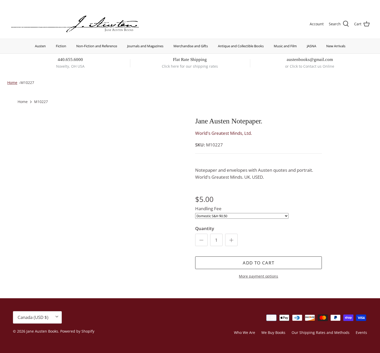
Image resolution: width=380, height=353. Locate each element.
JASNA (311, 46)
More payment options (258, 276)
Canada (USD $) (350, 4)
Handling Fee (208, 208)
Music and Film (285, 46)
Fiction (61, 46)
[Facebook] (20, 4)
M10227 (27, 82)
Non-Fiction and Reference (96, 46)
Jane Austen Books (42, 331)
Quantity (204, 228)
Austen (40, 46)
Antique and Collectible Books (241, 46)
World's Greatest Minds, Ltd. (223, 133)
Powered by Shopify (77, 331)
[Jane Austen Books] (75, 24)
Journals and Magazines (145, 46)
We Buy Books (273, 332)
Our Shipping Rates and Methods (320, 332)
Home (12, 82)
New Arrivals (335, 46)
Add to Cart (258, 263)
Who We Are (244, 332)
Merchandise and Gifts (190, 46)
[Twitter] (12, 4)
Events (361, 332)
